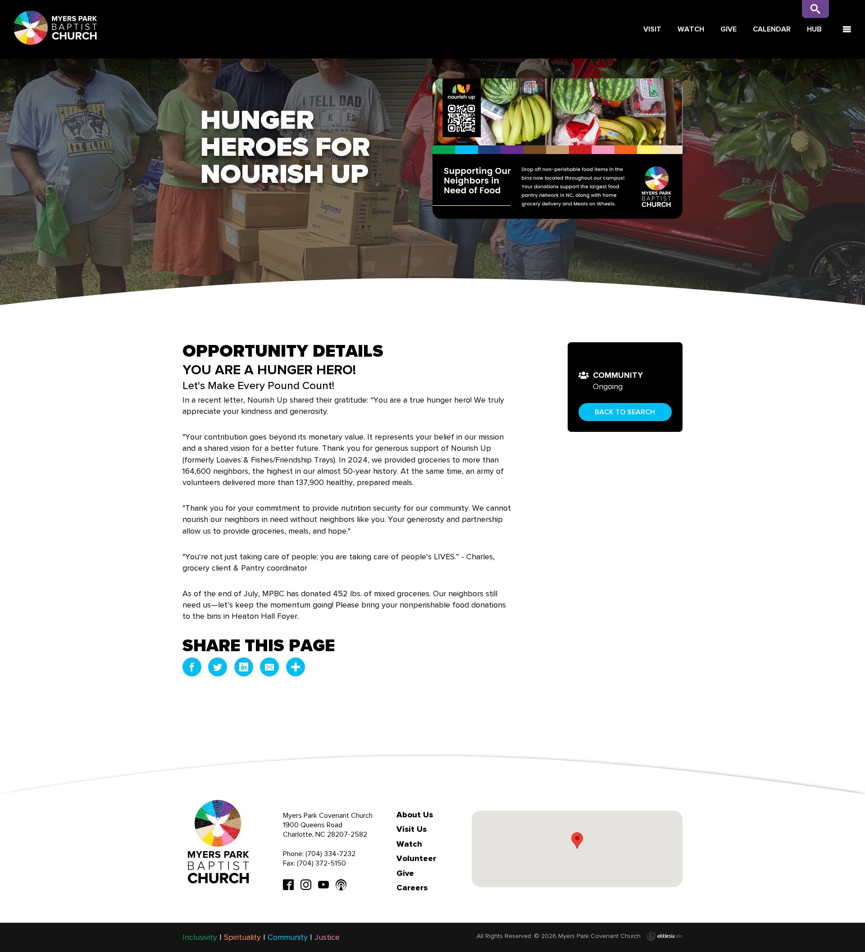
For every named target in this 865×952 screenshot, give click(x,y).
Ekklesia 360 (664, 936)
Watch (691, 29)
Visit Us (411, 829)
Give (728, 29)
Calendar (772, 29)
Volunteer (416, 858)
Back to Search (625, 412)
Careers (412, 887)
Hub (814, 29)
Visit (652, 29)
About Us (414, 815)
